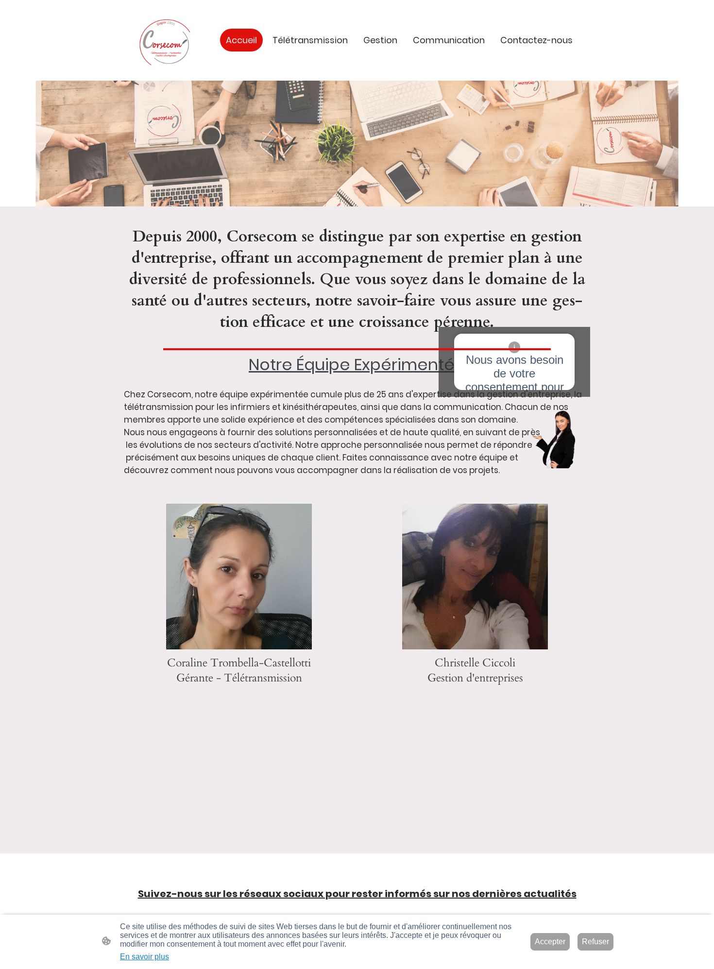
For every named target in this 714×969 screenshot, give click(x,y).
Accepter (550, 941)
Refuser (595, 941)
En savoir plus (144, 956)
